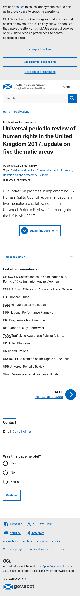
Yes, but (16, 482)
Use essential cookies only (40, 61)
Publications (21, 111)
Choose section (15, 256)
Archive (27, 541)
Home (6, 111)
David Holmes (22, 431)
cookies (19, 7)
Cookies (57, 541)
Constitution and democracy (20, 174)
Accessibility (10, 541)
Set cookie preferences (40, 72)
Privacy (62, 549)
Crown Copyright (13, 549)
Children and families (23, 170)
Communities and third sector (54, 170)
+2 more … (44, 174)
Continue (11, 495)
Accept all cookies (40, 49)
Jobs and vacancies (41, 549)
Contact (42, 541)
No (13, 472)
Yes (13, 463)
